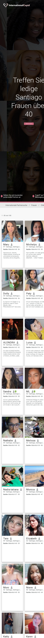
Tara (5, 538)
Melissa (30, 440)
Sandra (7, 391)
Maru (6, 244)
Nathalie (8, 440)
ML (28, 391)
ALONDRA (9, 342)
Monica (30, 489)
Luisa (29, 342)
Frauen (34, 205)
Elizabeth (31, 538)
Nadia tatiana (10, 489)
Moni (6, 587)
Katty (6, 636)
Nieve (29, 587)
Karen (29, 636)
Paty (28, 293)
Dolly (6, 293)
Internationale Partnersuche (16, 205)
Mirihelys (31, 244)
